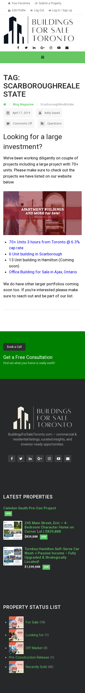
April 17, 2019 (21, 113)
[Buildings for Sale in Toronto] (38, 30)
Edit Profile (19, 10)
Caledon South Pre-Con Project (29, 508)
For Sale (35, 622)
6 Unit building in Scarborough (35, 254)
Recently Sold (39, 667)
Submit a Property (50, 3)
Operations (54, 123)
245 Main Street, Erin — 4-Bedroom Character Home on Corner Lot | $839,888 (49, 527)
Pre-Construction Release (31, 657)
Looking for (36, 635)
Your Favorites (21, 3)
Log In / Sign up (62, 10)
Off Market (36, 648)
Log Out (39, 10)
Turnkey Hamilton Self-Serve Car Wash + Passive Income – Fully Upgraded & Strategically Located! (52, 555)
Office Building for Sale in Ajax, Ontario (43, 272)
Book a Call (14, 347)
